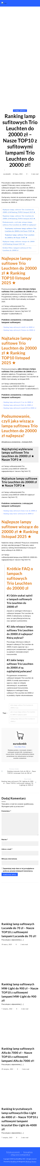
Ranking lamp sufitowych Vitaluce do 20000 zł (19, 330)
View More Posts (20, 747)
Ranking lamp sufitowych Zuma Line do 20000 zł (20, 511)
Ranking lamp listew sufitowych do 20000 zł (18, 513)
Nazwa (5, 839)
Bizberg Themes (31, 1161)
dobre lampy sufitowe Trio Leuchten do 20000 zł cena (21, 706)
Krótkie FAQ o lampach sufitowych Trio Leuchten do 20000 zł (17, 249)
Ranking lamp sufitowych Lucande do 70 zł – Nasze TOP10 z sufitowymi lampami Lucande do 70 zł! (19, 930)
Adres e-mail (7, 849)
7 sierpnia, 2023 (7, 1137)
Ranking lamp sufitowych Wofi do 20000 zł (18, 405)
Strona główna (28, 1152)
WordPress (13, 1161)
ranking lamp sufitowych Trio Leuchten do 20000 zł (22, 720)
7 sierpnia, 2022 (7, 1009)
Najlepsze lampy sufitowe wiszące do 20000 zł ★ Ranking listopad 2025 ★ (19, 243)
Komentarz (6, 811)
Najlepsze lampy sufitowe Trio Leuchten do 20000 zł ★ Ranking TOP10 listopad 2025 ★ (19, 211)
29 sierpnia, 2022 (8, 1069)
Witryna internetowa (9, 859)
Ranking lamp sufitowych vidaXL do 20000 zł (19, 327)
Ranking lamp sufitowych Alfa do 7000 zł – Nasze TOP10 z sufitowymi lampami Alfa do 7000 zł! (18, 1054)
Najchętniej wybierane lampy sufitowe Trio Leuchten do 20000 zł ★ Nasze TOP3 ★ (20, 230)
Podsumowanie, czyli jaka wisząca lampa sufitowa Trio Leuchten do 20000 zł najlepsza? (19, 223)
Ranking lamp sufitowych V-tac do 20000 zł (18, 402)
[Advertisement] (20, 28)
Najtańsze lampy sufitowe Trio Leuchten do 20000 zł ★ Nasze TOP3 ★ (19, 236)
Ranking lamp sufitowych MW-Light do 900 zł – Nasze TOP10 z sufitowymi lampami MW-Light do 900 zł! (20, 992)
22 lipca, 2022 (18, 174)
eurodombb (7, 174)
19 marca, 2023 (7, 944)
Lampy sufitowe (20, 110)
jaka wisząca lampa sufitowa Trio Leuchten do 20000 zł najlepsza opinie (22, 713)
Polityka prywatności (13, 1152)
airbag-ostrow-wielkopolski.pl (20, 1155)
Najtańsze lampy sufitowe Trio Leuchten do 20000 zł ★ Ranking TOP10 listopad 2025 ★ (19, 217)
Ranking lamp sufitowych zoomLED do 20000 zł (20, 408)
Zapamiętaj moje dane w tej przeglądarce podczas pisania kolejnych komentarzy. (18, 870)
